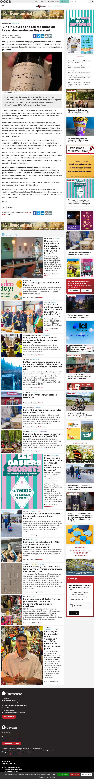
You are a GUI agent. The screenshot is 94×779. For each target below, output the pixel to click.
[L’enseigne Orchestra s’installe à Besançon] (11, 398)
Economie (15, 23)
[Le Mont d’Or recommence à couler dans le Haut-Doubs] (11, 413)
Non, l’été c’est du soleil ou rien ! (80, 597)
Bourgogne (6, 23)
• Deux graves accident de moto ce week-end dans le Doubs (79, 71)
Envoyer (73, 613)
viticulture (10, 207)
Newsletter (9, 717)
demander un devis (11, 743)
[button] (89, 2)
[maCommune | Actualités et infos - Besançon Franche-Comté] (41, 6)
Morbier (47, 302)
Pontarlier (48, 239)
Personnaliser (87, 774)
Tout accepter (63, 774)
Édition (50, 6)
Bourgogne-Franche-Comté (32, 335)
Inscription (74, 290)
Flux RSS (6, 707)
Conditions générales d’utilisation (14, 712)
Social (38, 511)
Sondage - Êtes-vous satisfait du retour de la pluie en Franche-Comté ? (80, 587)
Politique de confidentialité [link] (47, 777)
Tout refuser (75, 774)
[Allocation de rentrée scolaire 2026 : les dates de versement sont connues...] (80, 473)
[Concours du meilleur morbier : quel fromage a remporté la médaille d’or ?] (22, 309)
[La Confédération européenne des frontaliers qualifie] (11, 365)
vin (4, 207)
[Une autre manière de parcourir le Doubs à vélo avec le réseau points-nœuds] (80, 401)
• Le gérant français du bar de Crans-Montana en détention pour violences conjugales (79, 77)
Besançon (26, 392)
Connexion (86, 290)
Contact (6, 698)
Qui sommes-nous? (10, 700)
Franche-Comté (28, 407)
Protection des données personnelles (15, 705)
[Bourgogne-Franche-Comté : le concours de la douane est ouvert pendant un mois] (11, 341)
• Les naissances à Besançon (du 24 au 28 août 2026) (79, 61)
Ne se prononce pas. (77, 599)
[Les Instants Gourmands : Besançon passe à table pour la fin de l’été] (11, 437)
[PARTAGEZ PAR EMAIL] (46, 36)
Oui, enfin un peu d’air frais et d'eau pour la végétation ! (79, 593)
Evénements (42, 431)
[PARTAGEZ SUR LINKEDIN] (42, 36)
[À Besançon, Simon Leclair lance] (22, 634)
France (25, 511)
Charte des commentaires (12, 703)
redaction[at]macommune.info (11, 734)
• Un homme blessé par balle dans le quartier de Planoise (79, 66)
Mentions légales (9, 710)
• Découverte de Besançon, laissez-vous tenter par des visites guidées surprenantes (79, 84)
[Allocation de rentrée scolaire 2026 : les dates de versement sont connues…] (11, 517)
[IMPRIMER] (50, 36)
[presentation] (68, 454)
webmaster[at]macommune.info (12, 754)
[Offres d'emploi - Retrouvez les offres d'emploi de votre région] (80, 153)
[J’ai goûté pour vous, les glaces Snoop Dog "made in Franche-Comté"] (80, 126)
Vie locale (55, 629)
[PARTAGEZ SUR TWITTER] (38, 36)
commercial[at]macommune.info (12, 739)
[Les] (11, 286)
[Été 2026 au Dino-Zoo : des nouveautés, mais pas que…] (80, 304)
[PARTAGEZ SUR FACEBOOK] (34, 36)
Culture (34, 564)
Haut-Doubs (27, 359)
